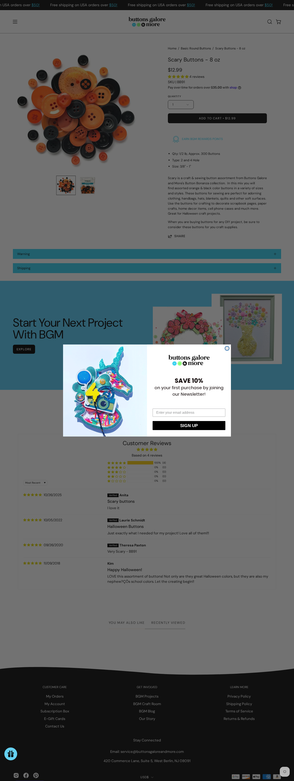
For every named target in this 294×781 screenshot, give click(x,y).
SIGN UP (189, 425)
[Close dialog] (227, 348)
